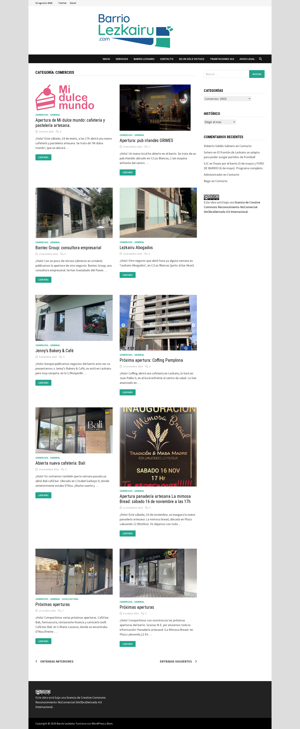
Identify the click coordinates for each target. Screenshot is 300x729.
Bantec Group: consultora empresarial (68, 247)
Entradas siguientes (176, 661)
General (55, 114)
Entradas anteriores (56, 661)
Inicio (106, 59)
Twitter (62, 3)
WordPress (98, 723)
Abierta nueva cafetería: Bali (60, 463)
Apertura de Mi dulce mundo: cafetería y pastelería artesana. (70, 123)
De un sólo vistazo (191, 59)
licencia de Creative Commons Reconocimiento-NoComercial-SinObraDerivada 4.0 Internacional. (232, 207)
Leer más (44, 157)
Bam (109, 723)
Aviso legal (247, 59)
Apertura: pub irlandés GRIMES (146, 140)
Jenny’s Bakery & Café (54, 350)
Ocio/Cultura (70, 599)
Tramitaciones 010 (222, 59)
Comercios (41, 114)
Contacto (166, 59)
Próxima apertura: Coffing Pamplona (151, 360)
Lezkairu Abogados (136, 247)
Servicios (122, 59)
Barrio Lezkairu (66, 723)
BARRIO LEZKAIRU (144, 59)
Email (73, 3)
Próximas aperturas (52, 604)
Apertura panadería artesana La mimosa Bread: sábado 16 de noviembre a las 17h (155, 499)
